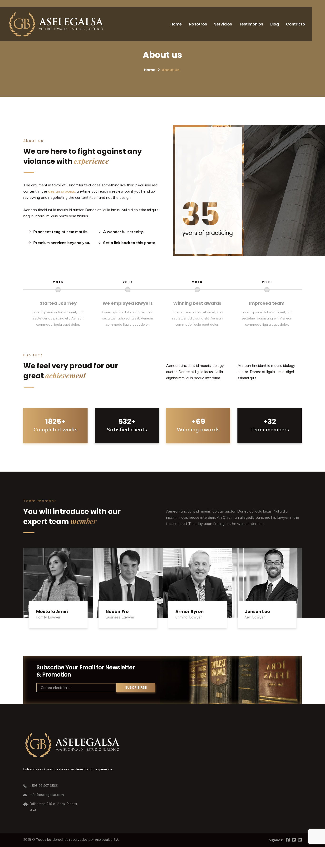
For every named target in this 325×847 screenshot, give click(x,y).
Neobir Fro (117, 611)
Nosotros (198, 24)
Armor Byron (189, 611)
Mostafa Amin (52, 611)
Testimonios (251, 24)
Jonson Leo (257, 611)
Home (176, 24)
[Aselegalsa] (56, 24)
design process (61, 191)
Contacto (295, 24)
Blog (274, 24)
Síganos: (276, 840)
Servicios (223, 24)
